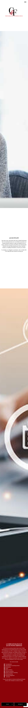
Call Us (7, 704)
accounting (10, 648)
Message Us (20, 704)
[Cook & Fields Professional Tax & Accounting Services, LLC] (14, 11)
